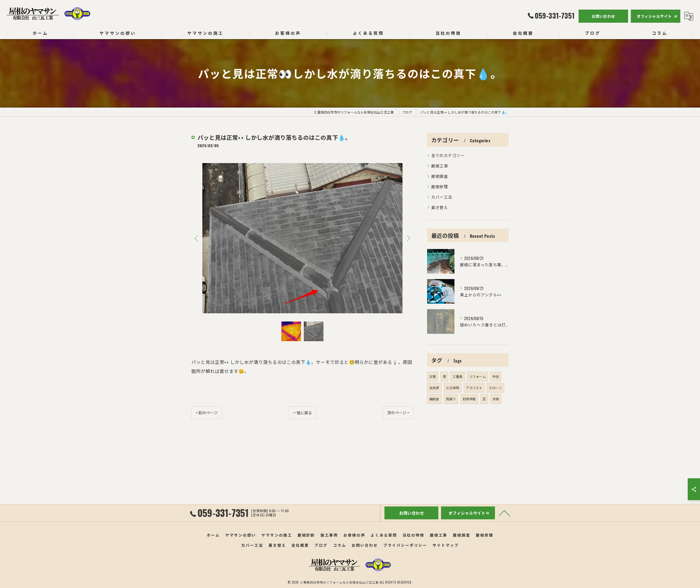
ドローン (495, 387)
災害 (432, 376)
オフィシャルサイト (654, 16)
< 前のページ (207, 412)
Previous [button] (196, 238)
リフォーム (477, 376)
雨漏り (451, 398)
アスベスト (474, 387)
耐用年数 (469, 398)
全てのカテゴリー (448, 155)
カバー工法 (441, 197)
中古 (495, 376)
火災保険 (452, 387)
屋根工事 (439, 166)
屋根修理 (439, 186)
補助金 (434, 398)
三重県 (458, 376)
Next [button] (407, 238)
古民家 (434, 387)
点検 (495, 398)
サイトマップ (446, 545)
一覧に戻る (302, 412)
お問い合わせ (603, 16)
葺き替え (439, 207)
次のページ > (398, 412)
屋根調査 (439, 176)
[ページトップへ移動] (504, 512)
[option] (302, 238)
